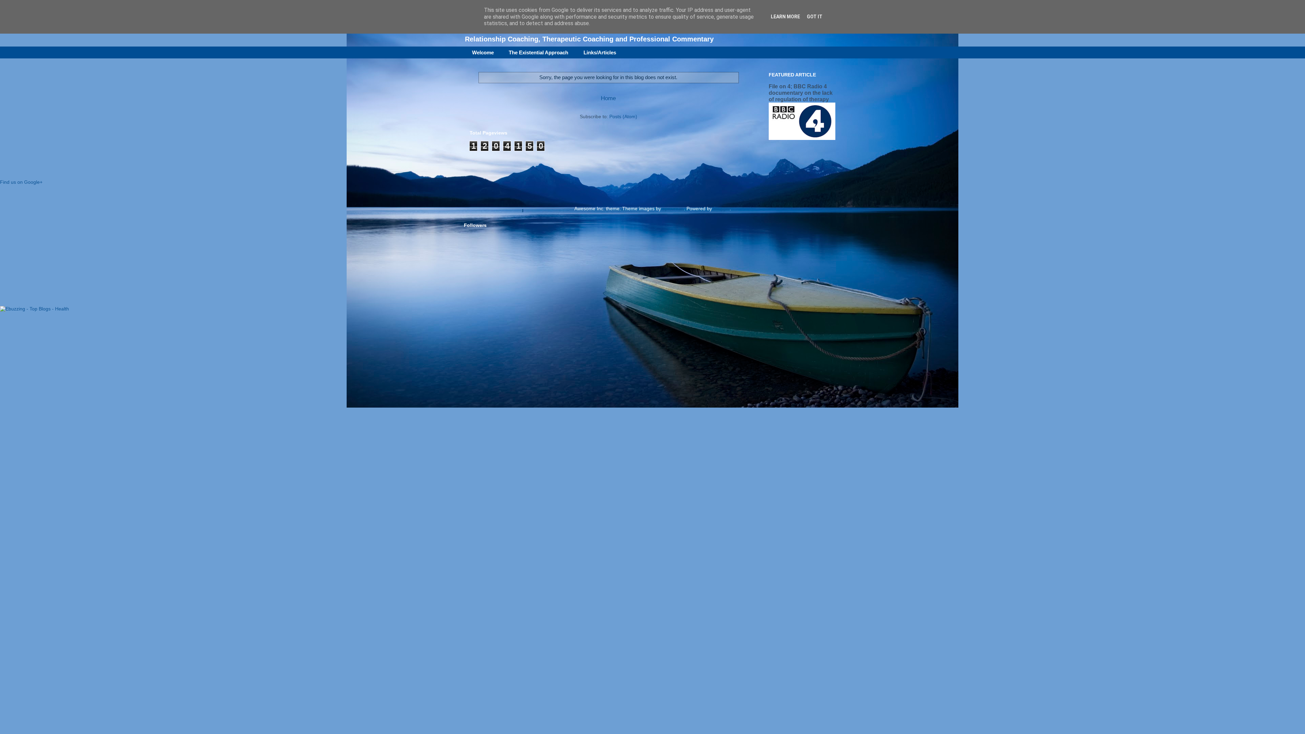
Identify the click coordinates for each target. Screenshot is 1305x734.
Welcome (483, 52)
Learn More (785, 16)
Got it (814, 16)
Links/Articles (600, 52)
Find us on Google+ (21, 182)
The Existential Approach (538, 52)
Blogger (721, 208)
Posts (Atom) (623, 116)
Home (608, 98)
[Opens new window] (34, 308)
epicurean (673, 208)
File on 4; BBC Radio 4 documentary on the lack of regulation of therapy (801, 92)
